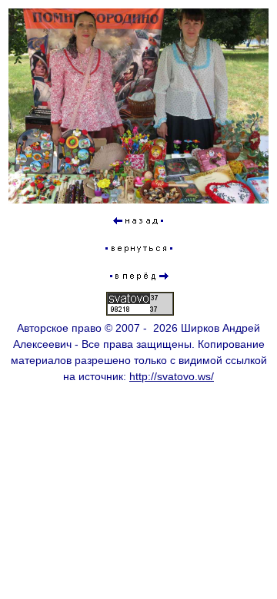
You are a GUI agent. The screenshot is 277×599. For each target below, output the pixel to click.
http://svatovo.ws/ (171, 376)
